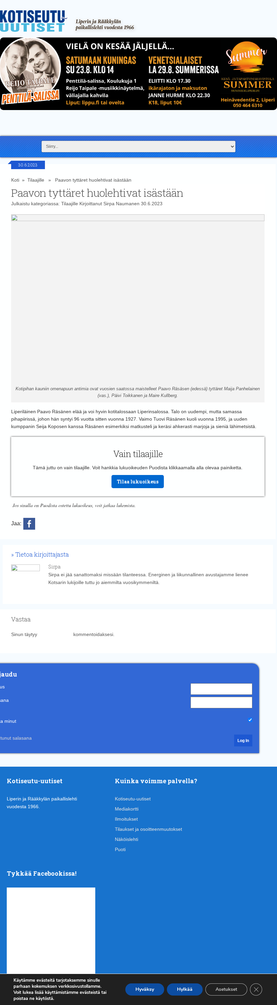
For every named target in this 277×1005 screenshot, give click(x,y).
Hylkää (185, 989)
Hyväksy (144, 989)
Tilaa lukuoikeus (137, 481)
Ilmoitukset (126, 819)
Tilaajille (35, 180)
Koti (15, 180)
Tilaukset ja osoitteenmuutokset (148, 829)
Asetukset (226, 989)
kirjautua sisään (55, 634)
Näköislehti (126, 839)
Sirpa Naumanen (121, 203)
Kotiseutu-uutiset (133, 798)
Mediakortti (126, 809)
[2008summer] (138, 111)
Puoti (120, 849)
